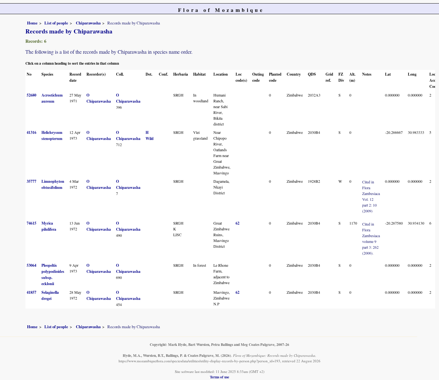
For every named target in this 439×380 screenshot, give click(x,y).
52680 (31, 95)
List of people (56, 23)
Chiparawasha (88, 23)
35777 (31, 181)
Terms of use (219, 377)
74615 (31, 223)
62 (237, 223)
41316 (31, 132)
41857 (31, 292)
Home (32, 23)
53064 (31, 265)
